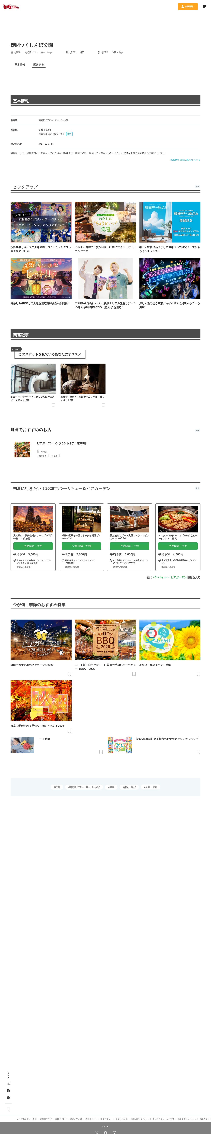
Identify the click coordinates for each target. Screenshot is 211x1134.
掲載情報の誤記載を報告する (185, 159)
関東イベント (61, 1118)
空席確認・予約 (33, 546)
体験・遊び (130, 787)
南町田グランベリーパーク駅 (85, 787)
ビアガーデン (179, 577)
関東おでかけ (46, 1118)
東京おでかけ (76, 1118)
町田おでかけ (106, 1118)
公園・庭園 (151, 787)
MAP (69, 134)
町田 (57, 787)
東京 (112, 787)
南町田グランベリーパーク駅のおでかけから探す (152, 1118)
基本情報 (21, 100)
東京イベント (91, 1118)
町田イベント (122, 1118)
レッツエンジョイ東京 (27, 1118)
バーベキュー (161, 577)
